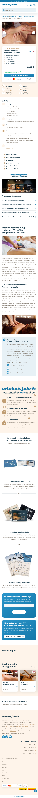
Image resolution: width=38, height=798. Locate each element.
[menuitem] (3, 736)
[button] (16, 41)
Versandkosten (31, 68)
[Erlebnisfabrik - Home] (9, 5)
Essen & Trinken (9, 726)
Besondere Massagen (29, 16)
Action (24, 724)
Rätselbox (13, 731)
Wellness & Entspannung (16, 16)
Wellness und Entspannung (23, 726)
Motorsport (31, 724)
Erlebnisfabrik (5, 16)
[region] (19, 1)
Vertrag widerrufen (19, 796)
